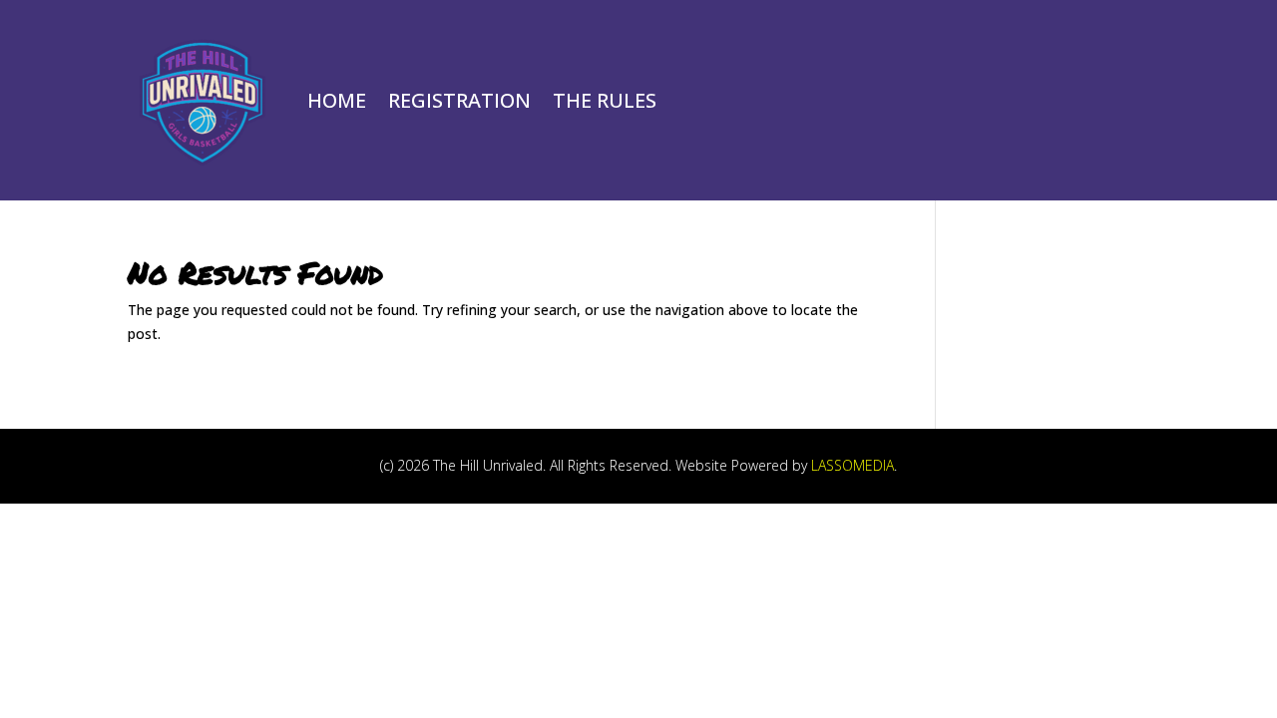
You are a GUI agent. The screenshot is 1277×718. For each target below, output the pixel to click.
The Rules (604, 100)
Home (336, 100)
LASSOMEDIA (852, 465)
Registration (459, 100)
